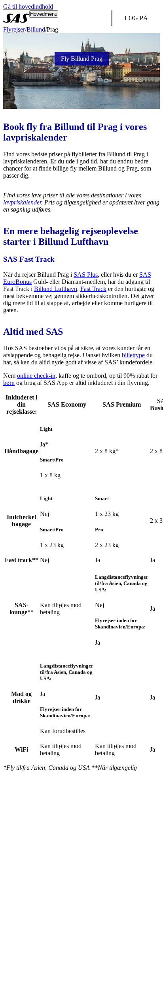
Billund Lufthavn (55, 288)
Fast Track (93, 288)
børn (9, 382)
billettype (133, 355)
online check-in (36, 375)
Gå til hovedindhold (28, 6)
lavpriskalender (22, 202)
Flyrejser (14, 29)
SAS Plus (86, 274)
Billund (36, 29)
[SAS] (16, 18)
